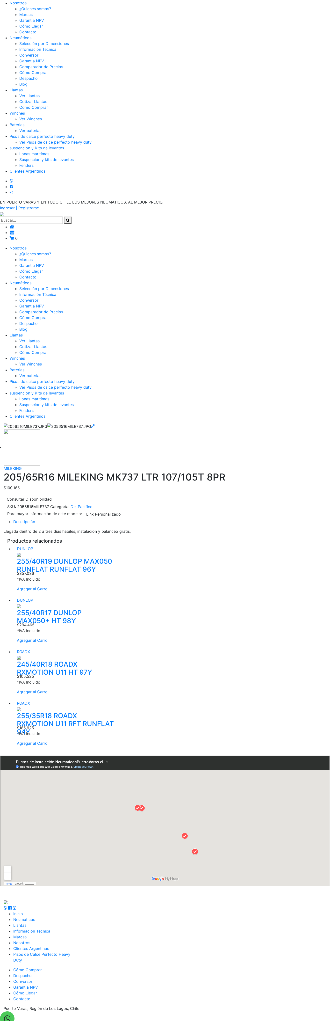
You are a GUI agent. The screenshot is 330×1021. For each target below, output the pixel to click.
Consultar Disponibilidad (29, 499)
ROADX (23, 651)
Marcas (26, 14)
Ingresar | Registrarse (19, 207)
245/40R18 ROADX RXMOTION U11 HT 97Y (54, 668)
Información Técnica (37, 49)
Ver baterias (30, 130)
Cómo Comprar (33, 72)
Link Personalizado (103, 514)
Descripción (24, 521)
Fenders (26, 165)
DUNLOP (25, 548)
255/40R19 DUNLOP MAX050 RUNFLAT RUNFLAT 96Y (64, 565)
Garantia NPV (31, 20)
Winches (17, 113)
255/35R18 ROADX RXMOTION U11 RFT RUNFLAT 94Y (65, 724)
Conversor (28, 55)
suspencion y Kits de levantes (37, 148)
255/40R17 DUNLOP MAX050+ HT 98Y (49, 617)
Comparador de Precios (41, 66)
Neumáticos (20, 37)
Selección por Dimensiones (44, 43)
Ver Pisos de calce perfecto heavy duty (55, 142)
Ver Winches (30, 119)
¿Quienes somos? (35, 8)
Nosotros (18, 2)
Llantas (16, 90)
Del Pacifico (82, 506)
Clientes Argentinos (27, 171)
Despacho (28, 78)
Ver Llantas (29, 95)
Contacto (27, 31)
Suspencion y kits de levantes (46, 159)
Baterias (17, 124)
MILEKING (13, 468)
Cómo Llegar (31, 26)
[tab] (169, 522)
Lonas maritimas (34, 153)
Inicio (18, 913)
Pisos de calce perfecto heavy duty (42, 136)
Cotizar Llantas (33, 101)
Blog (23, 84)
